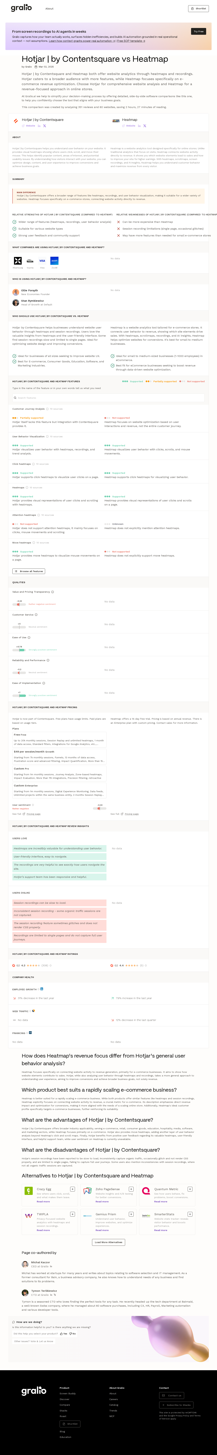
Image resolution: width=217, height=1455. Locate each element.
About (49, 8)
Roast (63, 1416)
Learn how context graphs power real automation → (82, 41)
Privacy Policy (182, 1415)
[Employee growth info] (38, 989)
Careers (113, 1399)
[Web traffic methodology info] (30, 1011)
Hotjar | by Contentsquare (43, 120)
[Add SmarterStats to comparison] (190, 1214)
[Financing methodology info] (27, 1033)
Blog (62, 1431)
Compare (65, 1404)
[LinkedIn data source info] (41, 989)
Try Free (198, 31)
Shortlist (201, 8)
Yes (65, 1333)
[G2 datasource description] (51, 965)
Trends (113, 1410)
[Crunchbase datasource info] (30, 1032)
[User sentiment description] (33, 805)
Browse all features (31, 571)
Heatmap (129, 120)
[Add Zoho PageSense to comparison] (131, 1189)
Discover (64, 1399)
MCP (111, 1416)
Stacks (63, 1410)
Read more (43, 1201)
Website (30, 125)
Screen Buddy (68, 1393)
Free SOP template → (131, 41)
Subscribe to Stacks (179, 1405)
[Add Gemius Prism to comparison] (131, 1214)
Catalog (113, 1404)
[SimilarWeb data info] (33, 1010)
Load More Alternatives (108, 1242)
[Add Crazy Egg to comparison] (72, 1189)
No (74, 1333)
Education (65, 1437)
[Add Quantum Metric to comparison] (190, 1189)
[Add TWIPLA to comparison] (72, 1214)
